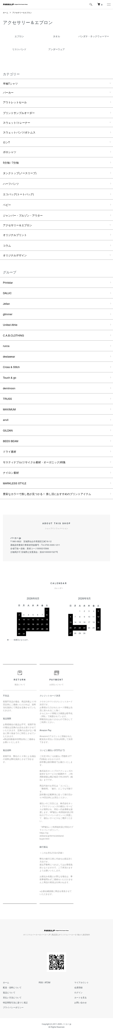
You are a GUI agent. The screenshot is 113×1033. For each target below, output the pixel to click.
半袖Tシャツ (10, 83)
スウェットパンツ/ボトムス (19, 132)
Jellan (6, 303)
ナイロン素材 (11, 472)
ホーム (5, 12)
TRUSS (7, 399)
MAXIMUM (9, 409)
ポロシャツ (9, 152)
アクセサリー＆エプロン (22, 12)
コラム (7, 245)
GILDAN (8, 430)
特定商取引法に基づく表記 (15, 1002)
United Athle (10, 325)
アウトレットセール (15, 102)
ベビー (7, 205)
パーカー (8, 92)
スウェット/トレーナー (16, 122)
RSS (41, 982)
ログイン (78, 992)
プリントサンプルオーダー (19, 113)
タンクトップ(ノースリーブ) (19, 173)
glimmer (7, 314)
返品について (9, 992)
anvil (5, 420)
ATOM (47, 982)
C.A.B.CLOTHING (13, 335)
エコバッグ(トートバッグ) (18, 194)
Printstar (8, 282)
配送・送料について (12, 987)
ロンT (6, 142)
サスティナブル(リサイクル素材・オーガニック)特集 (34, 462)
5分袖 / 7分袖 (11, 162)
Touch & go (9, 377)
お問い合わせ (80, 1002)
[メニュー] (108, 4)
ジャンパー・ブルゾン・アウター (23, 215)
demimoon (9, 388)
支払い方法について (12, 997)
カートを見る (80, 997)
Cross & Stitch (11, 367)
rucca (6, 346)
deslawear (9, 356)
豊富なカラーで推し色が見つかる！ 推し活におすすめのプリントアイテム (47, 494)
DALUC (7, 293)
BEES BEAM (10, 441)
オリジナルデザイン (15, 255)
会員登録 (78, 987)
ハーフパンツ (11, 183)
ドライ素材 (9, 451)
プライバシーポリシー (13, 1007)
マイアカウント (81, 982)
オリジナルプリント (15, 235)
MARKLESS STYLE (14, 483)
